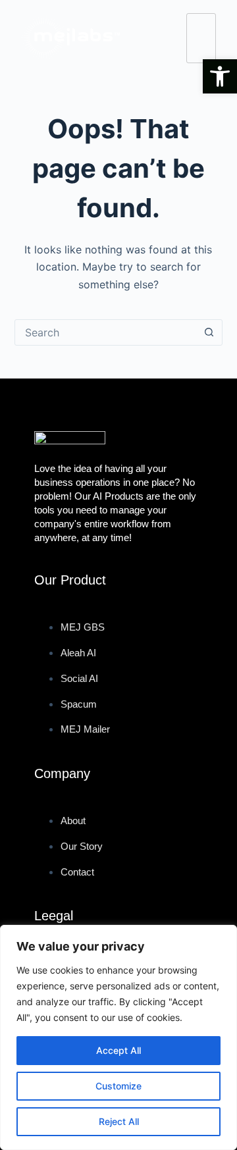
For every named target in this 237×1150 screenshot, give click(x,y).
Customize (118, 1085)
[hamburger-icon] (201, 38)
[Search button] (209, 332)
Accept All (118, 1050)
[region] (118, 1037)
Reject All (119, 1121)
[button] (220, 76)
